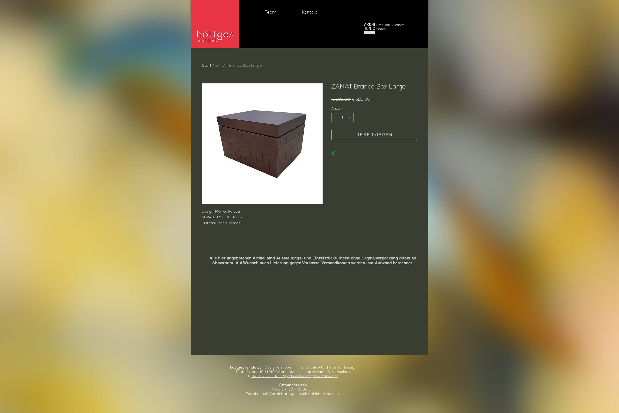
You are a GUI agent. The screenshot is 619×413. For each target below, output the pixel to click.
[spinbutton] (342, 117)
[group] (309, 245)
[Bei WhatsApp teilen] (334, 153)
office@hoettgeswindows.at (312, 376)
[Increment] (350, 117)
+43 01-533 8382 (268, 376)
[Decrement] (335, 117)
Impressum (314, 372)
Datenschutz (339, 372)
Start (206, 66)
